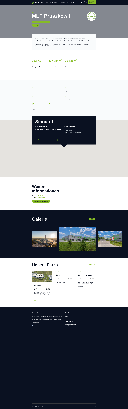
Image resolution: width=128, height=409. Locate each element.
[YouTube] (82, 317)
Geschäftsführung (60, 406)
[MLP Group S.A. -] (35, 2)
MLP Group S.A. (41, 406)
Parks (47, 2)
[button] (90, 219)
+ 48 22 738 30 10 (40, 195)
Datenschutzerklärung (91, 406)
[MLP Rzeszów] (42, 276)
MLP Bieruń (59, 276)
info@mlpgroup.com (69, 325)
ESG (68, 2)
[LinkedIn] (85, 317)
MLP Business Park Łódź (85, 276)
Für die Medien (53, 2)
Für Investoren (62, 2)
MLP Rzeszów (38, 285)
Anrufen (36, 25)
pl (77, 2)
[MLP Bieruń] (64, 271)
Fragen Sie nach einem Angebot (41, 22)
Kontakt (72, 2)
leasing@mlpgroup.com (40, 197)
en (79, 2)
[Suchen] (85, 2)
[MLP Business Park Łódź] (86, 271)
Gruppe (42, 2)
